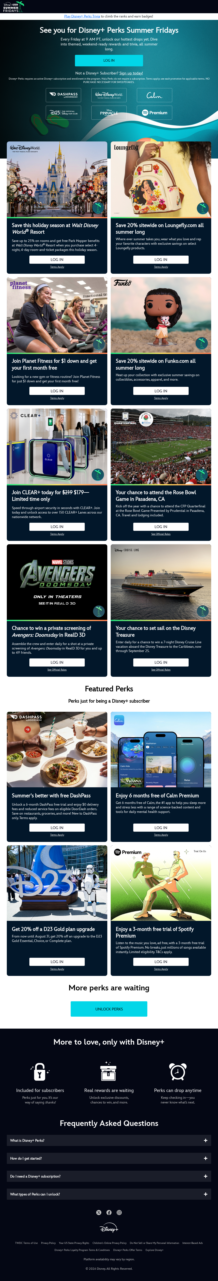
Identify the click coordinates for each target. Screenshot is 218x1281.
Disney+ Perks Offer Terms (127, 1250)
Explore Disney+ (155, 1250)
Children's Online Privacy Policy (109, 1243)
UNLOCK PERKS (109, 1009)
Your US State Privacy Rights (74, 1243)
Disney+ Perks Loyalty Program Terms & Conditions (82, 1250)
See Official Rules (161, 534)
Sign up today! (131, 73)
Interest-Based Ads (192, 1243)
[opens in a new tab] (98, 1212)
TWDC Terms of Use (26, 1243)
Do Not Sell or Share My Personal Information (154, 1243)
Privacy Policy (48, 1243)
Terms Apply (57, 266)
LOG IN (109, 60)
